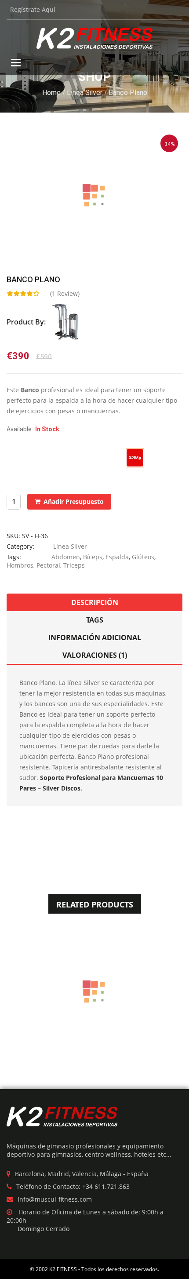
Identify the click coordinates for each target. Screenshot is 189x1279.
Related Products (94, 904)
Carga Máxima (26, 453)
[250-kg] (135, 457)
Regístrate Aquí (32, 9)
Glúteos (143, 557)
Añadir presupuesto (74, 501)
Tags (94, 620)
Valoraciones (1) (94, 655)
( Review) (65, 293)
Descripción (94, 602)
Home (51, 92)
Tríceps (74, 565)
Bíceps (92, 557)
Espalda (117, 557)
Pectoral (48, 565)
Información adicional (94, 637)
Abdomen (65, 557)
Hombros (20, 565)
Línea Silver (84, 92)
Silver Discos (61, 788)
